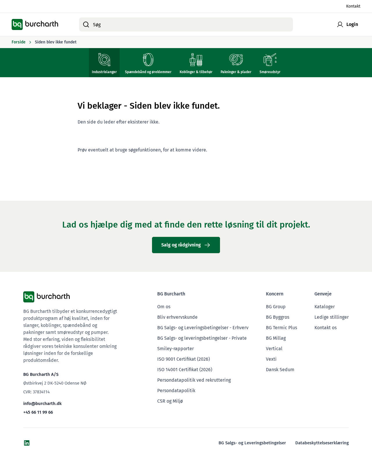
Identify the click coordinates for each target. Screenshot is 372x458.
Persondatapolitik (176, 390)
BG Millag (276, 338)
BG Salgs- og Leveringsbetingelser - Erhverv (202, 327)
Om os (163, 306)
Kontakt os (325, 327)
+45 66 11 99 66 (38, 412)
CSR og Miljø (170, 401)
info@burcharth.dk (42, 403)
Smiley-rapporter (175, 348)
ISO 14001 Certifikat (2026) (184, 369)
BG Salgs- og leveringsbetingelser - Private (202, 338)
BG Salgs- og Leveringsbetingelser (252, 442)
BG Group (276, 306)
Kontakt (353, 6)
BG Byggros (277, 317)
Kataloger (324, 306)
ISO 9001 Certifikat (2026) (183, 359)
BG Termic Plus (281, 327)
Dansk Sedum (280, 369)
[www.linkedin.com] (26, 442)
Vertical (274, 348)
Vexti (271, 359)
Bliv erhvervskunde (177, 317)
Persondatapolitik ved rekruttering (194, 380)
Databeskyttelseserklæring (322, 442)
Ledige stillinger (331, 317)
